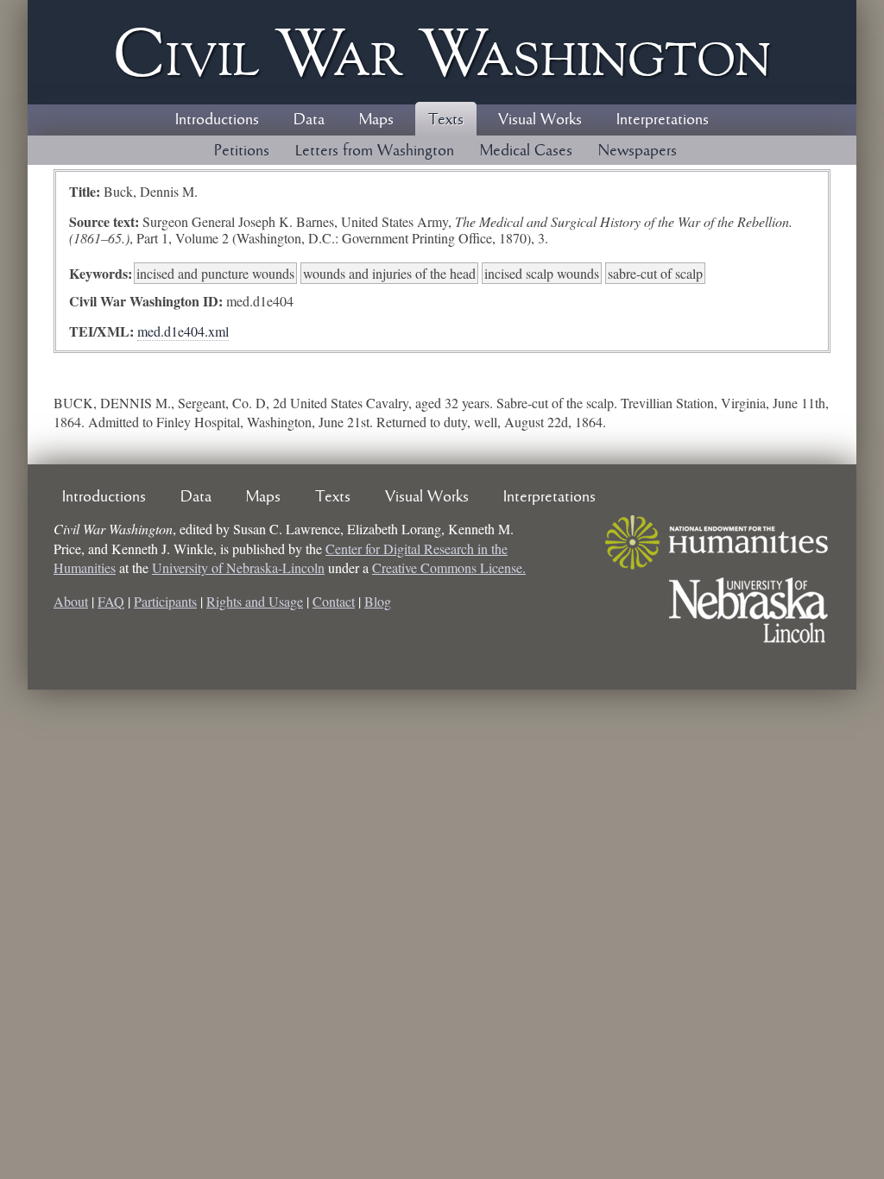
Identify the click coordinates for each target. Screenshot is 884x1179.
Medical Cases (526, 151)
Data (309, 120)
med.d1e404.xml (183, 331)
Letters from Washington (374, 151)
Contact (334, 601)
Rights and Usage (254, 601)
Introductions (217, 120)
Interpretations (662, 120)
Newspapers (637, 151)
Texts (446, 120)
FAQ (111, 601)
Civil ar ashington (442, 52)
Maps (376, 120)
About (71, 601)
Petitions (241, 151)
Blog (377, 601)
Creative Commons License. (449, 567)
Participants (165, 601)
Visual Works (540, 120)
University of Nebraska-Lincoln (238, 567)
